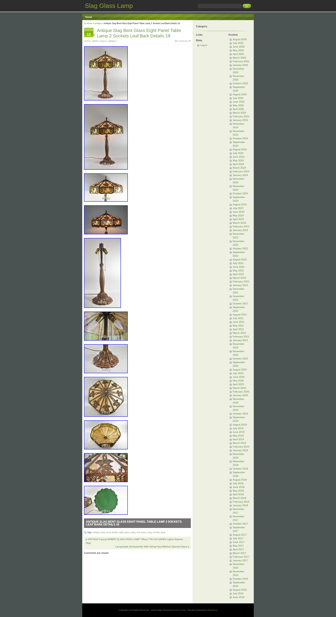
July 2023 (238, 208)
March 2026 (239, 57)
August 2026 (240, 39)
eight (121, 532)
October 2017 (240, 523)
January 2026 (240, 65)
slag (150, 532)
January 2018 (240, 505)
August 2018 (240, 479)
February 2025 (241, 116)
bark (103, 532)
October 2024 (240, 138)
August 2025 (240, 94)
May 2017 (238, 545)
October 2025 (240, 83)
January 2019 (240, 450)
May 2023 (238, 215)
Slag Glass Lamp (109, 5)
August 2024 (240, 149)
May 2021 (238, 325)
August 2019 (240, 424)
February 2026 (241, 61)
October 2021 (240, 303)
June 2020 (238, 377)
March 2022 (239, 277)
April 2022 (238, 274)
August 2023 (240, 204)
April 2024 (238, 164)
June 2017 (238, 542)
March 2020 (239, 388)
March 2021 (239, 332)
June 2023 (238, 211)
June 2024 (238, 156)
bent (108, 532)
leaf (138, 532)
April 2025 (238, 109)
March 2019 (239, 443)
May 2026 (238, 50)
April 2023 (238, 219)
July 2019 (238, 428)
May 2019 (238, 435)
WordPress (212, 610)
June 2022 (238, 266)
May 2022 (238, 270)
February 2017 (241, 556)
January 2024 (240, 175)
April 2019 (238, 439)
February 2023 (241, 226)
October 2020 (240, 358)
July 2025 (238, 98)
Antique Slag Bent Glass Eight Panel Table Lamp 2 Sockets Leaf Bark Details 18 (134, 523)
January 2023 (240, 230)
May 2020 (238, 380)
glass (127, 532)
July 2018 (238, 483)
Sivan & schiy (179, 610)
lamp (133, 532)
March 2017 (239, 553)
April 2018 (238, 494)
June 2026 (238, 46)
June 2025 (238, 101)
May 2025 (238, 105)
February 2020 (241, 391)
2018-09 (89, 32)
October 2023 (240, 193)
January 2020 (240, 395)
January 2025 (240, 120)
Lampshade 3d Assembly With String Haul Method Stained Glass (151, 546)
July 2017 (238, 538)
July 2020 (238, 373)
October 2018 (240, 468)
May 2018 (238, 490)
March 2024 (239, 167)
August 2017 (240, 534)
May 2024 (238, 160)
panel (143, 532)
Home (88, 17)
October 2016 (240, 578)
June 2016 (238, 597)
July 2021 (238, 318)
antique (98, 23)
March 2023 (239, 222)
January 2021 (240, 340)
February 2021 (241, 336)
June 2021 (238, 321)
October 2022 (240, 248)
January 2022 (240, 285)
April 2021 (238, 329)
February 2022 (241, 281)
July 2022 (238, 263)
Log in (203, 45)
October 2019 (240, 413)
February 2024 (241, 171)
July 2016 (238, 593)
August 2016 (240, 589)
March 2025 (239, 112)
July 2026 (238, 43)
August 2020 (240, 369)
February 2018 (241, 501)
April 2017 (238, 549)
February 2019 (241, 446)
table (163, 532)
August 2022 (240, 259)
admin (95, 41)
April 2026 (238, 54)
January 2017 (240, 560)
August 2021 (240, 314)
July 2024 (238, 153)
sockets (156, 532)
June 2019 (238, 432)
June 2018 (238, 487)
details (114, 532)
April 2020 (238, 384)
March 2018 (239, 498)
